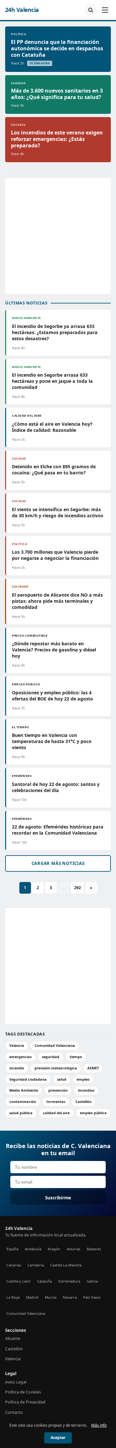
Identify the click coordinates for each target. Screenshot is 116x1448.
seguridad (50, 1056)
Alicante (12, 1338)
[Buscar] (90, 10)
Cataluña (44, 1281)
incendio (16, 1068)
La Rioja (13, 1297)
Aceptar (58, 1437)
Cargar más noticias (58, 863)
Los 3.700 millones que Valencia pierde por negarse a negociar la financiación (55, 555)
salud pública (21, 1112)
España (12, 1248)
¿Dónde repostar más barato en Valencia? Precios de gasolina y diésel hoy (54, 649)
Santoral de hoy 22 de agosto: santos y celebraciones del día (56, 787)
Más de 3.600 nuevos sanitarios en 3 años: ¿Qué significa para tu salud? (57, 94)
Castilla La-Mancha (66, 1265)
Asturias (73, 1248)
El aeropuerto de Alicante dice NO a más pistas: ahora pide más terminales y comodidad (57, 601)
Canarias (13, 1265)
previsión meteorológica (55, 1068)
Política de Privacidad (25, 1402)
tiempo (76, 1056)
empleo (83, 1079)
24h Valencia (22, 10)
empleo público (93, 1112)
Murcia (50, 1297)
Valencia (16, 1045)
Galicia (92, 1281)
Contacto (14, 1412)
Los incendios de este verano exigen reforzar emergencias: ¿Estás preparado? (57, 139)
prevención (58, 1090)
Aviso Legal (15, 1382)
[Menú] (105, 10)
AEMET (93, 1068)
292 (77, 887)
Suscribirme (58, 1198)
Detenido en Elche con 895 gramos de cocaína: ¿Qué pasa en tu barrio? (54, 469)
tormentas (55, 1101)
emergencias (20, 1056)
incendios (86, 1090)
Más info (99, 1425)
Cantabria (35, 1265)
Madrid (32, 1297)
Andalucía (33, 1248)
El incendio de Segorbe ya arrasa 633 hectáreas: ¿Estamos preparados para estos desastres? (55, 332)
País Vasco (92, 1297)
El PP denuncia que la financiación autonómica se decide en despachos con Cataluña (57, 48)
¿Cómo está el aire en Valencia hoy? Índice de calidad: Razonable (52, 427)
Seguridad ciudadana (28, 1079)
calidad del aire (56, 1112)
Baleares (94, 1248)
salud (61, 1079)
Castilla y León (18, 1281)
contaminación (22, 1101)
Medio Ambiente (23, 1090)
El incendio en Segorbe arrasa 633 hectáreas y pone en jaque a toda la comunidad (52, 381)
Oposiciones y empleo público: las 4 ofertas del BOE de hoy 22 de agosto (52, 695)
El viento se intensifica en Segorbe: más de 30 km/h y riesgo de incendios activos (57, 512)
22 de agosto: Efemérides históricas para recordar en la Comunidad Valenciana (57, 830)
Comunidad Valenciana (54, 1045)
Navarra (70, 1297)
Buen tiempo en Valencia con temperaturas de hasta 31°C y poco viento (52, 741)
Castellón (83, 1101)
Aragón (54, 1248)
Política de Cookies (23, 1392)
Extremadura (69, 1281)
